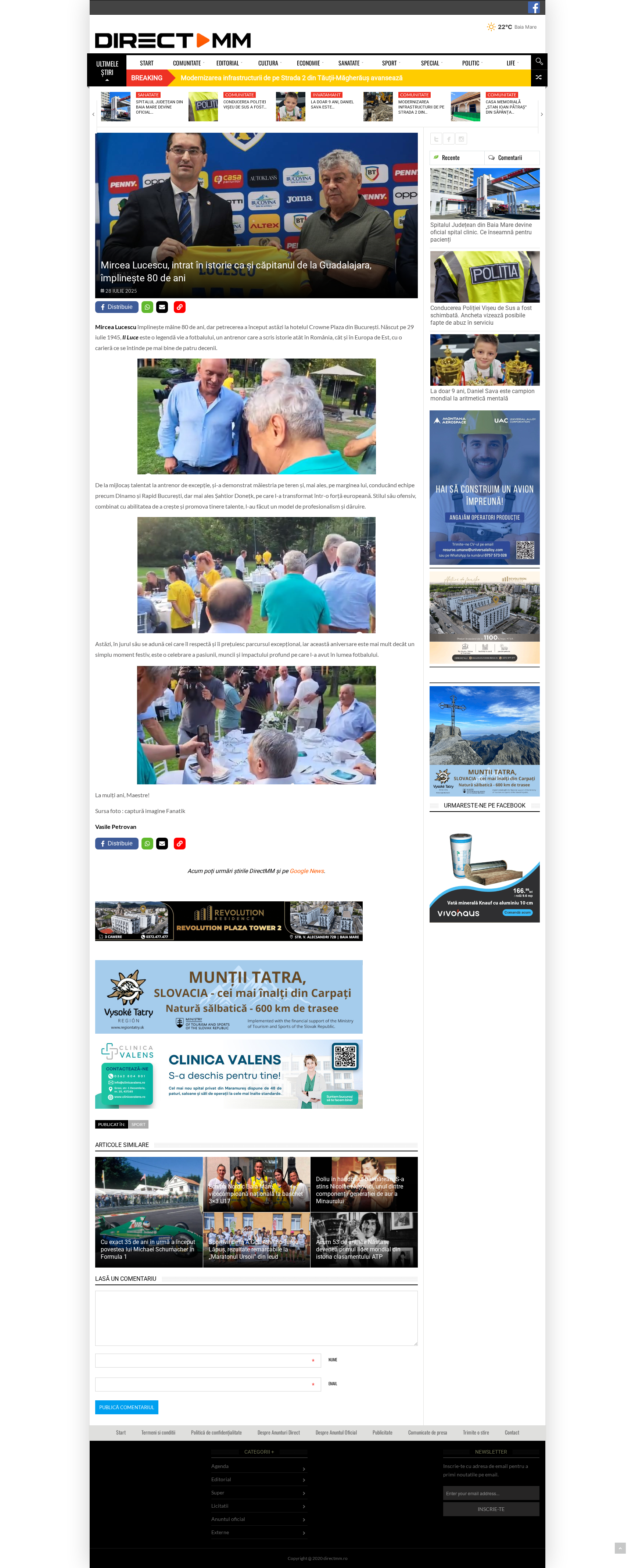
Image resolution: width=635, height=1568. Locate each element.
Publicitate (382, 1432)
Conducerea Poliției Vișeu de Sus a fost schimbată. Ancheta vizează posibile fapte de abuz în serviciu (481, 315)
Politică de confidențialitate (216, 1432)
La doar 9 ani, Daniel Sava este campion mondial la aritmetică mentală (482, 395)
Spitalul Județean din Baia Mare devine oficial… (159, 107)
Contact (512, 1432)
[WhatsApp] (147, 307)
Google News (307, 870)
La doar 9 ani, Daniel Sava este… (332, 105)
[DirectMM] (173, 40)
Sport (139, 1124)
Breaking (146, 78)
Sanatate (148, 94)
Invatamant (327, 94)
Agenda (220, 1466)
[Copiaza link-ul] (180, 307)
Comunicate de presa (427, 1432)
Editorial (221, 1479)
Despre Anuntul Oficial (336, 1432)
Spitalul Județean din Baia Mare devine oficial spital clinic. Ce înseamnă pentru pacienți (481, 232)
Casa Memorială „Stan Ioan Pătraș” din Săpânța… (506, 107)
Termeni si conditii (158, 1432)
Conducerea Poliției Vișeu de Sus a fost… (244, 105)
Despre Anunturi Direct (279, 1432)
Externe (220, 1532)
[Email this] (162, 307)
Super (218, 1492)
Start (121, 1432)
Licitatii (220, 1506)
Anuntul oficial (228, 1519)
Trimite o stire (476, 1432)
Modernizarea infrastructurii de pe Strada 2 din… (421, 107)
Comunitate (239, 94)
